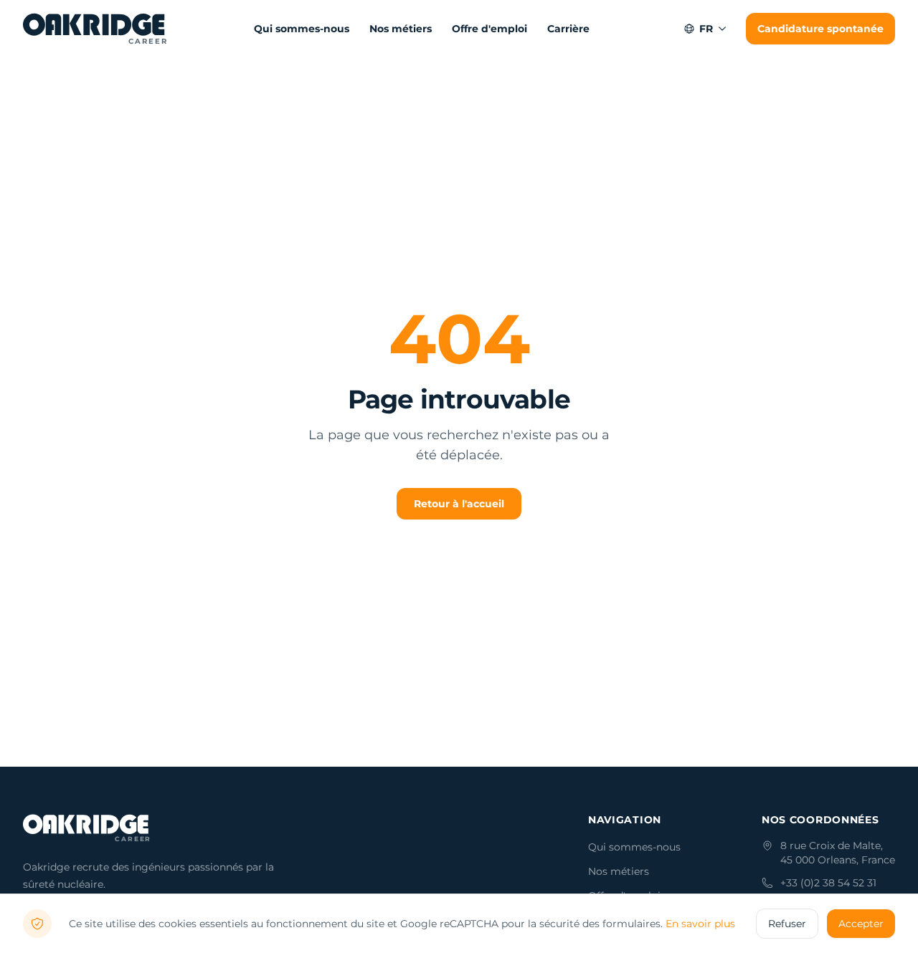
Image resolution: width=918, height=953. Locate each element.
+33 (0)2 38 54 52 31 (828, 882)
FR (706, 28)
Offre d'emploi (489, 28)
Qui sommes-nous (301, 28)
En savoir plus (700, 923)
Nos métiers (400, 28)
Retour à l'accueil (459, 503)
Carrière (568, 28)
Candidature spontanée (820, 28)
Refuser (787, 923)
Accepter (861, 923)
